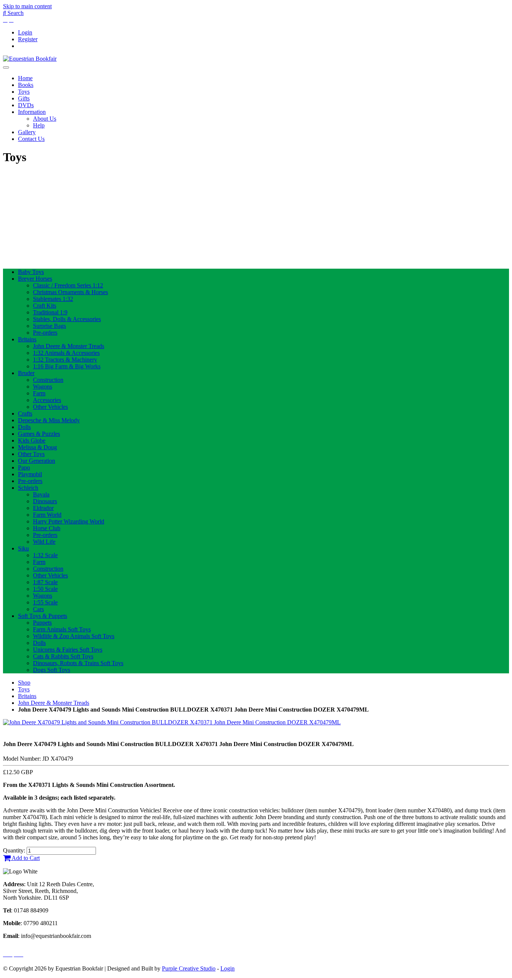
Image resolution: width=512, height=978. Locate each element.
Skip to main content (27, 6)
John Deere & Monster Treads (68, 346)
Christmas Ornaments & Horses (70, 292)
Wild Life (44, 541)
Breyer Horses (35, 278)
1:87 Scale (45, 582)
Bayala (41, 494)
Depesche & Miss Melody (49, 420)
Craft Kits (44, 305)
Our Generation (36, 461)
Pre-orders (45, 332)
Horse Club (46, 528)
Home (25, 78)
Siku (23, 548)
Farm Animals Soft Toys (62, 629)
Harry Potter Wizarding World (68, 521)
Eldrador (43, 508)
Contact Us (31, 139)
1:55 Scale (45, 602)
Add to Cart (25, 858)
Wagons (42, 386)
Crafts (25, 413)
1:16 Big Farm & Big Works (66, 366)
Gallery (27, 132)
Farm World (47, 514)
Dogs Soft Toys (51, 670)
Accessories (47, 400)
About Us (44, 118)
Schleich (28, 488)
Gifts (24, 98)
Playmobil (30, 474)
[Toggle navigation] (6, 67)
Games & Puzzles (39, 434)
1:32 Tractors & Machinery (65, 359)
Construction (48, 380)
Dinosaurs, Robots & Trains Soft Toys (78, 663)
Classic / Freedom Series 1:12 (68, 285)
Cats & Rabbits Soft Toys (63, 656)
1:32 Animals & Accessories (66, 353)
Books (25, 85)
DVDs (26, 105)
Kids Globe (31, 440)
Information (32, 112)
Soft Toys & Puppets (42, 616)
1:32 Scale (45, 555)
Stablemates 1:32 (53, 299)
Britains (27, 339)
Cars (38, 609)
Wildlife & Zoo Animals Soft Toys (73, 636)
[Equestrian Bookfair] (30, 58)
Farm (39, 393)
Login (25, 32)
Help (39, 125)
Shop (24, 682)
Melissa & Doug (37, 447)
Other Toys (31, 454)
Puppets (42, 622)
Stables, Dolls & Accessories (67, 319)
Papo (24, 467)
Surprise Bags (49, 326)
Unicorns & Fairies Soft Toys (67, 649)
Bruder (26, 373)
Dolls (24, 427)
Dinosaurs (45, 501)
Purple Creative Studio (189, 968)
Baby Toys (31, 272)
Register (27, 39)
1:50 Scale (45, 589)
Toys (24, 91)
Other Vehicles (50, 407)
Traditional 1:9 (50, 312)
